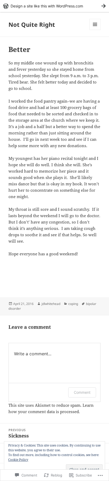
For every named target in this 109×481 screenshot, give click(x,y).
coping (73, 303)
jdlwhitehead (51, 303)
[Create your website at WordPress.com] (54, 6)
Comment (82, 392)
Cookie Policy (18, 459)
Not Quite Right (31, 24)
